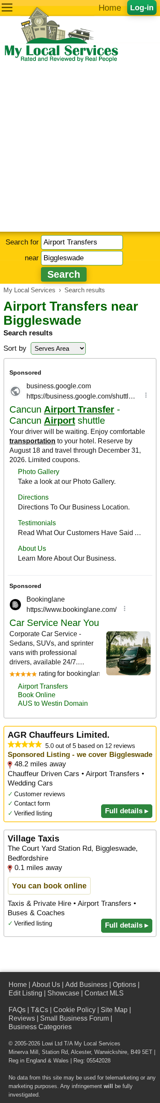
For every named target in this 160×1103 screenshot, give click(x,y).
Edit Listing (25, 993)
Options (124, 984)
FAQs (17, 1009)
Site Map (114, 1009)
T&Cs (39, 1009)
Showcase (63, 993)
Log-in (142, 7)
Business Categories (40, 1026)
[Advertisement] (80, 147)
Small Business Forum (74, 1018)
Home (110, 7)
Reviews (22, 1018)
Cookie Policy (74, 1009)
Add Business (86, 984)
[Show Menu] (7, 7)
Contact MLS (104, 993)
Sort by (14, 348)
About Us (46, 984)
